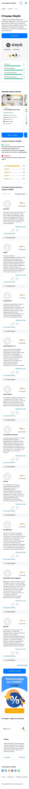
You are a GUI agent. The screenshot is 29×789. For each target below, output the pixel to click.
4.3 (7, 108)
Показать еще (22, 665)
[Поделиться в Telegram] (3, 770)
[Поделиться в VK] (15, 770)
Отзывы (10, 8)
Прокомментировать (9, 233)
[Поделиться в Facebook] (12, 770)
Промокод (22, 757)
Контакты (10, 777)
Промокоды (7, 49)
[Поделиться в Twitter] (6, 770)
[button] (21, 3)
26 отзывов (7, 757)
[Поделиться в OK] (9, 770)
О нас (3, 777)
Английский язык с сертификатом (8, 97)
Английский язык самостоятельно (12, 101)
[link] (14, 35)
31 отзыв (14, 58)
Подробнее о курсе (8, 112)
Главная (4, 8)
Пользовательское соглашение (12, 784)
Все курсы (16, 49)
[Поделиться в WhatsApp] (19, 770)
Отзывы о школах (21, 777)
